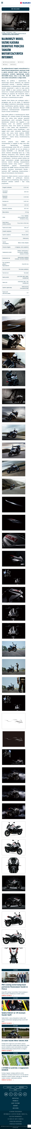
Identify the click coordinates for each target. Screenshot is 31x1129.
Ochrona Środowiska (15, 1112)
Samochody (9, 1087)
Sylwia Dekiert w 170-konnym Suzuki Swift (13, 1014)
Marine (15, 1089)
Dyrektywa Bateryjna (16, 1121)
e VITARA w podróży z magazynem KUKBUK (15, 1069)
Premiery (14, 64)
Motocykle (21, 1087)
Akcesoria (15, 1108)
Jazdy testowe (15, 1103)
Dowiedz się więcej (7, 995)
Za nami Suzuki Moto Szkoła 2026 (15, 1041)
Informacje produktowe (9, 62)
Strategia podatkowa (15, 1124)
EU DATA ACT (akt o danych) (15, 1119)
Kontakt (15, 1106)
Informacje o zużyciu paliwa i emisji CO (15, 1114)
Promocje (15, 1101)
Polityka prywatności (15, 1116)
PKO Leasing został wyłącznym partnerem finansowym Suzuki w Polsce (15, 987)
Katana (5, 64)
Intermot (21, 62)
